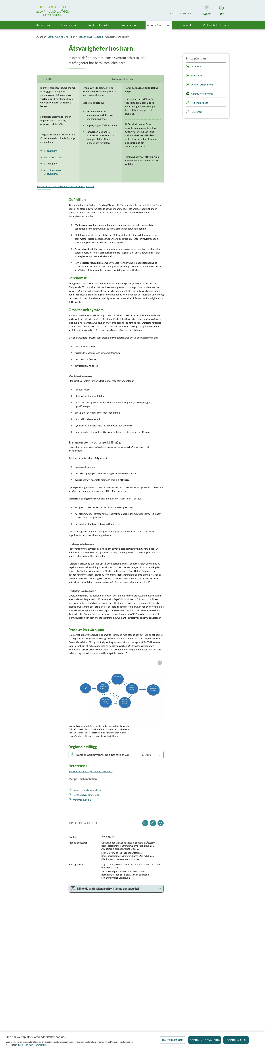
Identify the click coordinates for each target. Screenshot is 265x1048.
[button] (207, 10)
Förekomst (196, 75)
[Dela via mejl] (145, 823)
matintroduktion (53, 157)
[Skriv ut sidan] (160, 823)
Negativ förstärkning (202, 93)
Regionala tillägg (199, 102)
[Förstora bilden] (116, 690)
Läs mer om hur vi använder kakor (33, 1045)
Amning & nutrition (65, 36)
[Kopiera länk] (153, 823)
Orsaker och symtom (202, 84)
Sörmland (146, 754)
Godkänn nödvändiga (205, 1039)
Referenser (196, 111)
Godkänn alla (236, 1039)
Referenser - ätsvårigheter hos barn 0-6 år (90, 771)
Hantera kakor (172, 1039)
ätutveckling (50, 150)
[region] (132, 1040)
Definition (196, 66)
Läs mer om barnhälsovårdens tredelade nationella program (65, 186)
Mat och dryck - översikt (90, 36)
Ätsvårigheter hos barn (117, 36)
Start (50, 36)
